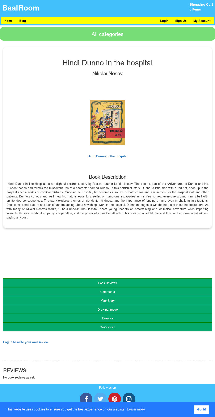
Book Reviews (107, 283)
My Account (202, 21)
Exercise (107, 318)
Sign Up (181, 21)
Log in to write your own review (25, 342)
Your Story (108, 300)
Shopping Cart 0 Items (201, 7)
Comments (107, 292)
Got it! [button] (201, 409)
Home (8, 21)
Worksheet (107, 327)
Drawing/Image (108, 309)
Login (164, 21)
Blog (22, 21)
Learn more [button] (136, 409)
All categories (108, 33)
